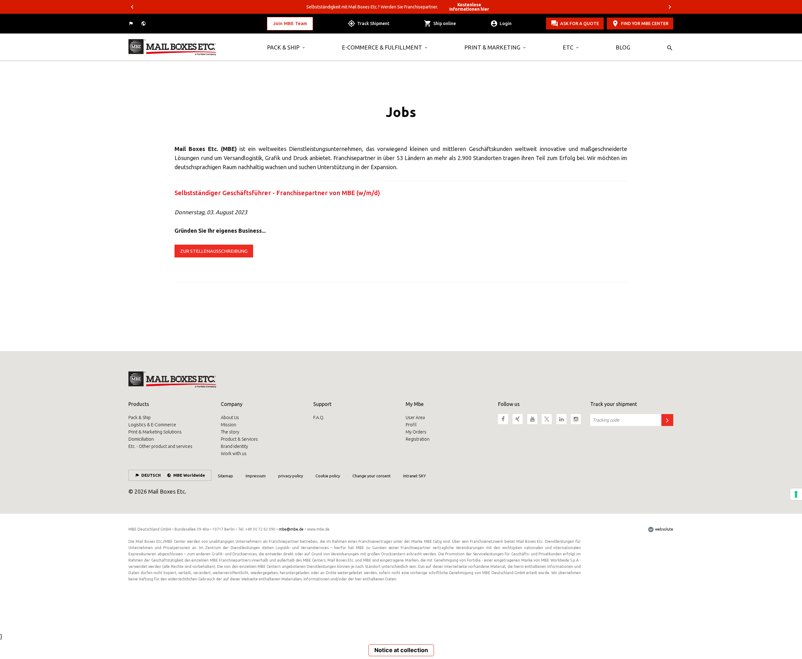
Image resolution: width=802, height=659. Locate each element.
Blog (623, 47)
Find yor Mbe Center (645, 23)
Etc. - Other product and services (160, 446)
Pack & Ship (283, 47)
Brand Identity (234, 446)
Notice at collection (401, 650)
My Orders (416, 431)
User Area (415, 417)
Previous (132, 7)
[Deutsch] (131, 23)
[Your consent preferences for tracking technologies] (796, 494)
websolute (663, 529)
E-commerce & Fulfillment (382, 47)
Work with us (234, 453)
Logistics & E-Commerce (152, 424)
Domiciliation (141, 439)
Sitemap (225, 476)
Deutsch (151, 475)
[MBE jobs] (193, 47)
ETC (568, 47)
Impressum (256, 476)
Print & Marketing (492, 47)
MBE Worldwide (189, 475)
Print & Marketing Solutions (155, 431)
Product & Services (239, 439)
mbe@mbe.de (291, 529)
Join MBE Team (290, 23)
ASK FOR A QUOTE (579, 23)
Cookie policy (327, 476)
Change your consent (371, 476)
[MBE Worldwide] (144, 23)
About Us (230, 417)
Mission (228, 424)
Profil (411, 424)
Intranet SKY (414, 476)
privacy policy (290, 476)
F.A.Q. (318, 417)
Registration (418, 439)
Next (670, 7)
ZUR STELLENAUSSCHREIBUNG (213, 251)
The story (230, 431)
